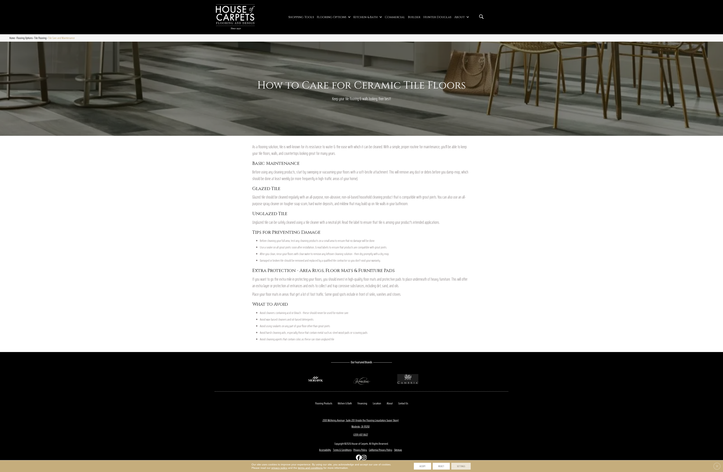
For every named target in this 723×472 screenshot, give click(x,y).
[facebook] (358, 458)
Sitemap (398, 450)
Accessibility (325, 450)
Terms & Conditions (342, 450)
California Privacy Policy (380, 450)
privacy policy (279, 467)
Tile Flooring (40, 38)
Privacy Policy (360, 450)
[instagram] (363, 458)
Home (12, 38)
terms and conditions (310, 467)
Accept (422, 466)
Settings (461, 466)
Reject (441, 466)
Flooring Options (25, 38)
